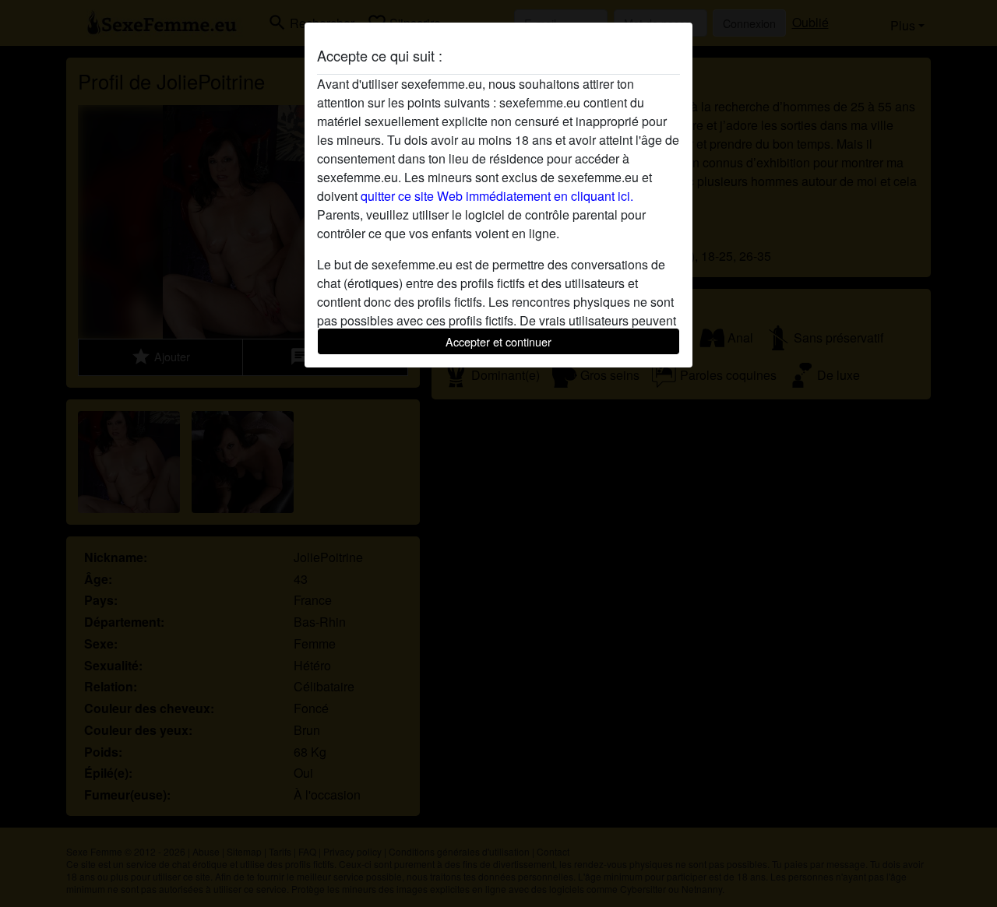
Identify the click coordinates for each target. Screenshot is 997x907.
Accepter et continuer (498, 341)
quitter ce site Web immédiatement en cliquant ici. (497, 196)
